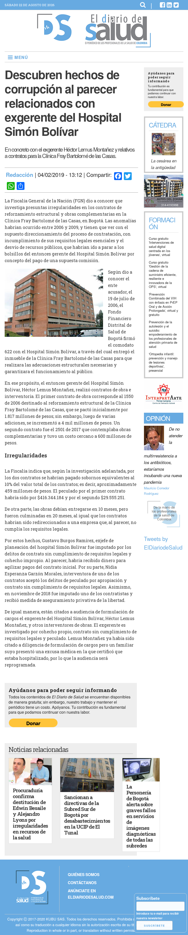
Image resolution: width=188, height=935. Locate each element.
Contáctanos (82, 882)
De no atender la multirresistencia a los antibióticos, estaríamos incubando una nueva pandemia (163, 455)
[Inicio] (94, 45)
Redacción (19, 175)
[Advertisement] (163, 627)
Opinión (158, 418)
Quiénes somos (83, 874)
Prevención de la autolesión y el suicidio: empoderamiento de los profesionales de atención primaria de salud (163, 334)
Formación (162, 223)
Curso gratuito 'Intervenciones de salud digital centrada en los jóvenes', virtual (161, 247)
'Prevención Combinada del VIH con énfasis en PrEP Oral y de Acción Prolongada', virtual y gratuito (163, 304)
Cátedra (162, 124)
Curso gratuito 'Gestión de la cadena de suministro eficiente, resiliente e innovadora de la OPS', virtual (162, 274)
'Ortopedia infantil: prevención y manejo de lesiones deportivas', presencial (163, 362)
